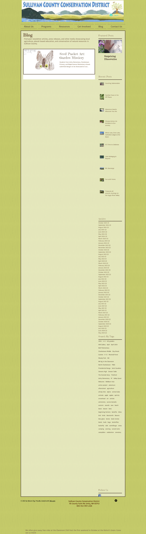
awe (112, 405)
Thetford (114, 375)
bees (110, 409)
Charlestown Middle (104, 351)
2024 (100, 341)
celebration (110, 432)
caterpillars (101, 432)
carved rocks (116, 429)
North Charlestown (104, 365)
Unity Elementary (104, 378)
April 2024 (114, 344)
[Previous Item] (102, 46)
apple (106, 395)
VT (111, 378)
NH (108, 358)
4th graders (110, 341)
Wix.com (52, 501)
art (107, 398)
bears (100, 409)
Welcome (101, 381)
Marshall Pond (113, 354)
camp (120, 425)
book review (115, 419)
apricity (117, 395)
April (108, 344)
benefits (114, 412)
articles (112, 398)
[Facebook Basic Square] (99, 495)
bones (108, 419)
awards (107, 405)
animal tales (116, 392)
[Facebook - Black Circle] (116, 500)
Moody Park (102, 358)
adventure (112, 385)
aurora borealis (112, 402)
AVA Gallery (102, 344)
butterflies (115, 422)
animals (100, 395)
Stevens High (102, 371)
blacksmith (110, 415)
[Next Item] (118, 46)
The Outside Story (104, 375)
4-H (104, 341)
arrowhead (101, 398)
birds (103, 415)
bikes (120, 412)
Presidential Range (104, 368)
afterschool (102, 388)
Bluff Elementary (103, 348)
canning (108, 429)
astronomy (101, 402)
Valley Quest (117, 378)
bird (99, 415)
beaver (105, 409)
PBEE (113, 365)
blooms (117, 415)
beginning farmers (104, 412)
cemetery (118, 432)
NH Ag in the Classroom (106, 361)
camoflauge (113, 425)
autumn (101, 405)
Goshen (100, 354)
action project (102, 385)
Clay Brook (115, 351)
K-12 (106, 354)
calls (106, 425)
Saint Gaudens (116, 368)
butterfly (101, 425)
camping (101, 429)
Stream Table (112, 371)
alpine (109, 392)
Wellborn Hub (110, 381)
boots (100, 422)
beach (116, 405)
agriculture (110, 388)
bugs (109, 422)
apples (111, 395)
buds (104, 422)
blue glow (101, 419)
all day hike (102, 392)
